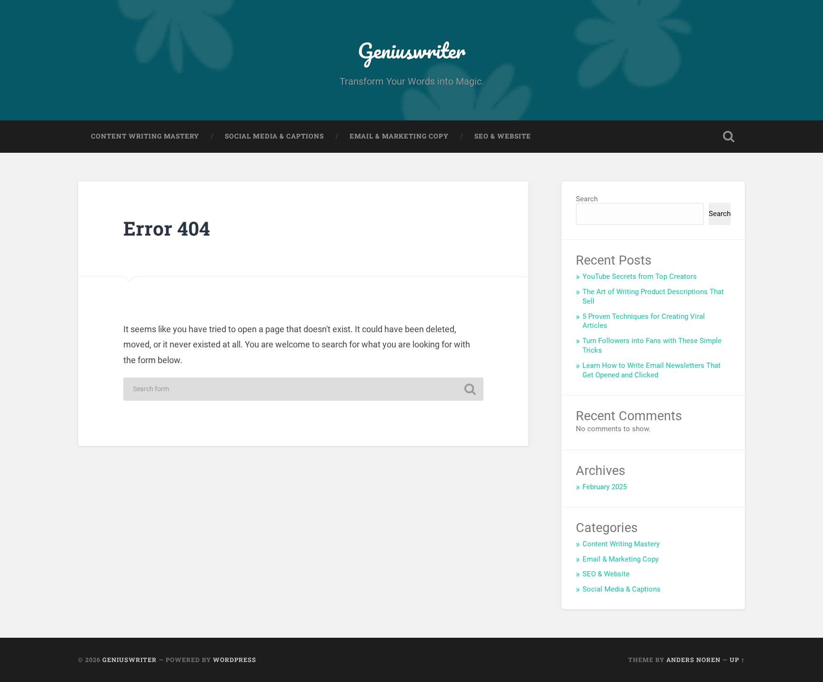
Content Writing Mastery (145, 136)
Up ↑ (737, 659)
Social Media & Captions (274, 136)
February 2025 (604, 487)
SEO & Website (502, 136)
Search (587, 199)
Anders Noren (693, 659)
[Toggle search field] (729, 136)
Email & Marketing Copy (399, 136)
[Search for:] (303, 389)
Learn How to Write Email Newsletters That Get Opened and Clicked (651, 370)
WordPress (234, 659)
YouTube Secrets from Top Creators (639, 276)
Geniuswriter (411, 50)
